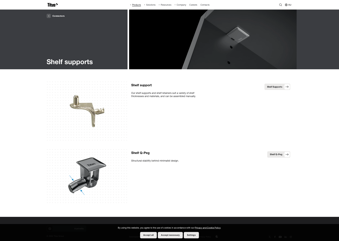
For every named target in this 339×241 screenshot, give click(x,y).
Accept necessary (170, 235)
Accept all (148, 235)
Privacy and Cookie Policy (207, 228)
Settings (191, 235)
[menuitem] (193, 5)
